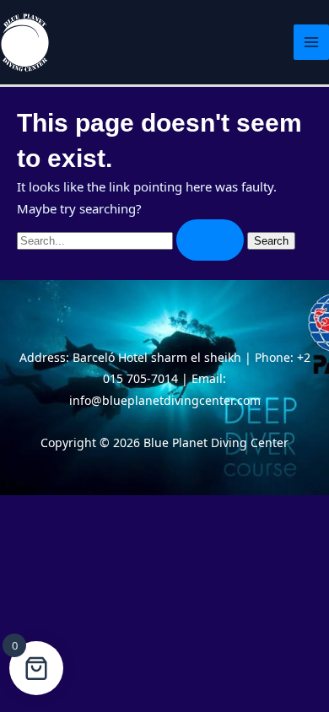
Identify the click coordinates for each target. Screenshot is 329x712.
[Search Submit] (210, 240)
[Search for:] (132, 239)
